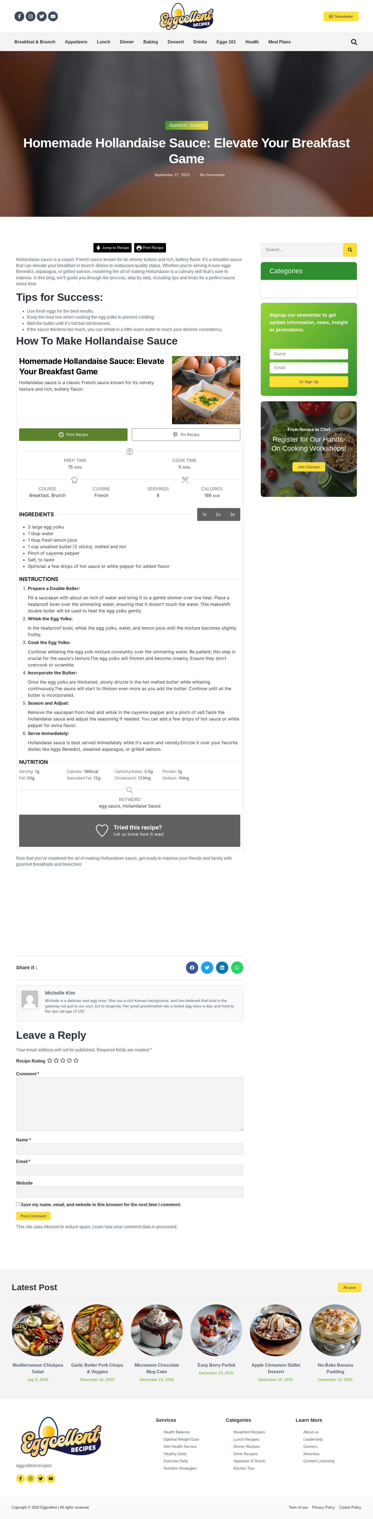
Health (252, 42)
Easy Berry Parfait (216, 1365)
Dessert (176, 42)
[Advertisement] (129, 909)
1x (204, 514)
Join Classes (309, 467)
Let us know (126, 834)
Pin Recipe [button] (189, 434)
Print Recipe (152, 247)
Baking (150, 42)
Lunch (103, 42)
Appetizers (76, 42)
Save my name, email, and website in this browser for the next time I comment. (101, 1204)
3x (232, 514)
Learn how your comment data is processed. (134, 1226)
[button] (354, 42)
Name (23, 1140)
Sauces (197, 125)
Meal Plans (279, 42)
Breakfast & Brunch (34, 42)
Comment (27, 1074)
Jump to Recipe (115, 247)
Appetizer (178, 125)
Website (24, 1183)
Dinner (127, 42)
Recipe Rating (30, 1061)
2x (218, 514)
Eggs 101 (226, 42)
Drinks (200, 42)
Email (23, 1161)
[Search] (350, 250)
